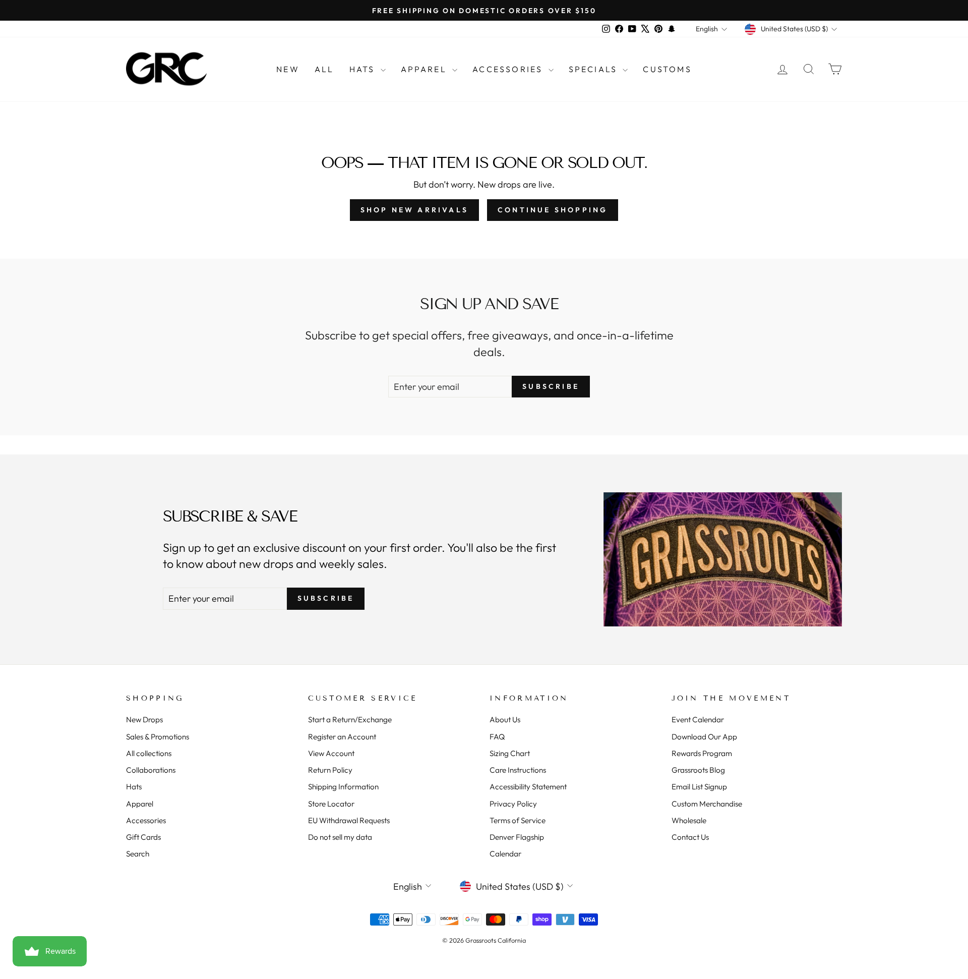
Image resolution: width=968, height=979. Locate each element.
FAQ (497, 736)
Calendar (505, 853)
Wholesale (689, 820)
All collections (148, 753)
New (287, 69)
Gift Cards (143, 837)
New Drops (144, 719)
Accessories (509, 69)
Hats (363, 69)
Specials (595, 69)
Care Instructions (518, 770)
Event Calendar (698, 719)
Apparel (425, 69)
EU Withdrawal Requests (349, 820)
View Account (331, 753)
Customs (667, 69)
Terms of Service (518, 820)
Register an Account (342, 736)
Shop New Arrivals (414, 209)
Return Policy (330, 770)
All (324, 69)
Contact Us (690, 837)
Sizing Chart (510, 753)
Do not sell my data (340, 837)
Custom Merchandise (707, 804)
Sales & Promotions (157, 736)
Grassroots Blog (698, 770)
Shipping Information (343, 786)
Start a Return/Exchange (350, 719)
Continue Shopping (553, 209)
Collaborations (150, 770)
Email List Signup (699, 786)
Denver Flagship (517, 837)
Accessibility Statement (528, 786)
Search (137, 853)
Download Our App (704, 736)
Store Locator (331, 804)
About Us (505, 719)
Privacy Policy (513, 804)
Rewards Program (702, 753)
